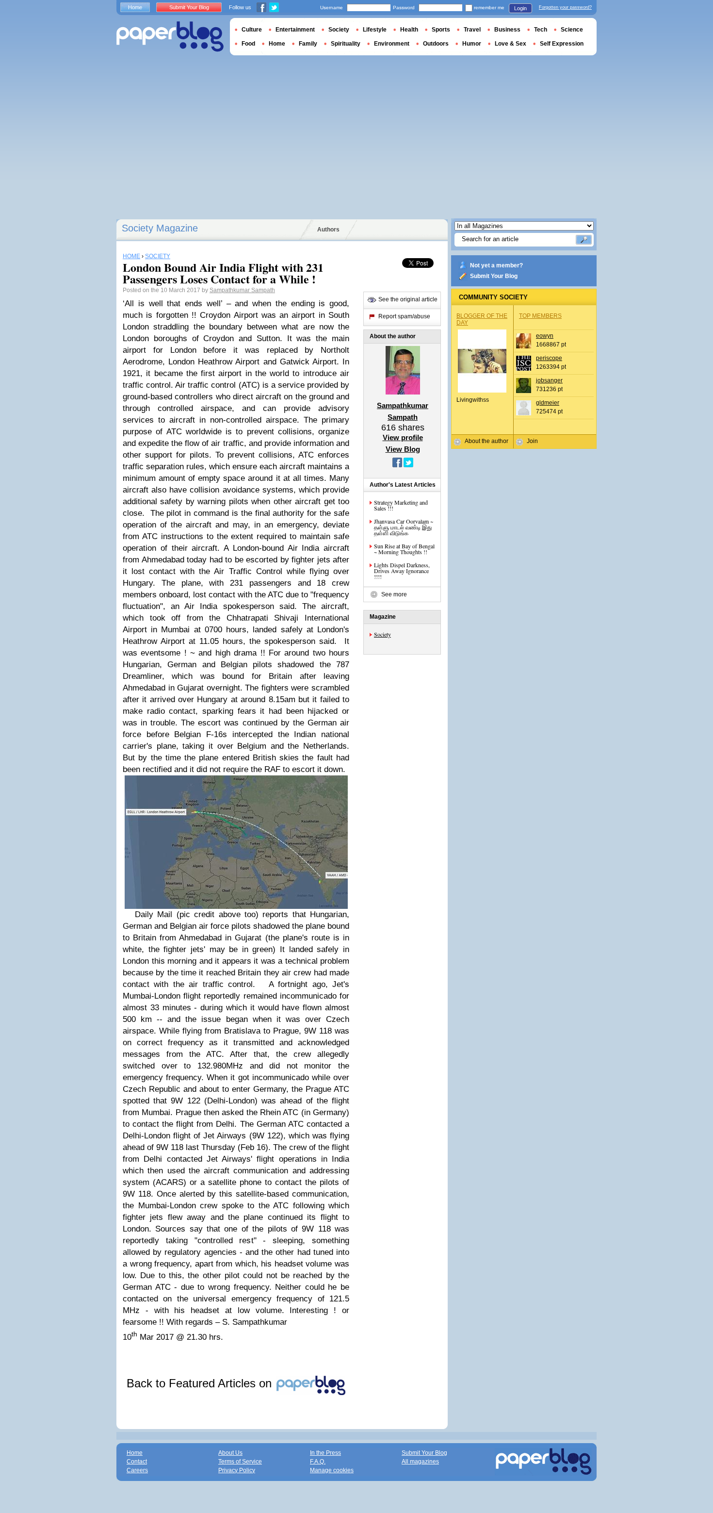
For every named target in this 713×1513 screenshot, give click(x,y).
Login (520, 8)
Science (572, 29)
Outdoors (436, 43)
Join (532, 441)
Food (248, 43)
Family (308, 43)
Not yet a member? (496, 265)
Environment (391, 43)
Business (507, 29)
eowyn (544, 335)
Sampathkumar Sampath (242, 290)
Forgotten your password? (565, 7)
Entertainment (295, 29)
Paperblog (170, 36)
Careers (137, 1470)
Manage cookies (332, 1470)
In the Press (325, 1452)
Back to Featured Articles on (201, 1383)
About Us (230, 1452)
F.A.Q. (317, 1461)
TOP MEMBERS (540, 315)
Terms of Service (240, 1461)
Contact (137, 1461)
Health (409, 29)
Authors (328, 229)
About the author (486, 441)
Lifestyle (375, 29)
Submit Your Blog (494, 276)
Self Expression (561, 43)
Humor (471, 43)
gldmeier (547, 402)
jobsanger (549, 380)
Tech (540, 29)
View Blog (403, 449)
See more (394, 594)
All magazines (420, 1461)
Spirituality (345, 43)
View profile (403, 437)
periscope (549, 358)
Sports (441, 29)
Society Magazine (160, 228)
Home (135, 7)
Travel (472, 29)
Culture (252, 29)
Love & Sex (510, 43)
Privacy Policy (236, 1470)
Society (382, 634)
